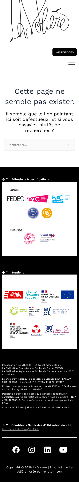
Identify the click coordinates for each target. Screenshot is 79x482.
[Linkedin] (47, 449)
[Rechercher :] (39, 145)
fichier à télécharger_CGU (20, 429)
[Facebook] (15, 449)
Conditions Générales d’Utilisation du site (41, 425)
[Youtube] (63, 449)
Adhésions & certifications (30, 179)
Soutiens (17, 272)
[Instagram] (31, 449)
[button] (71, 62)
